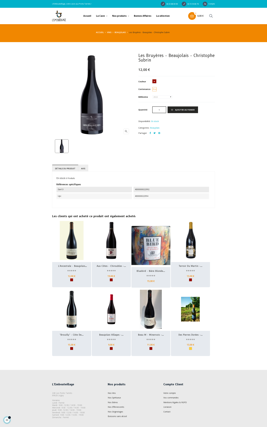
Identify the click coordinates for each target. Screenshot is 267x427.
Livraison (167, 407)
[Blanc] (190, 348)
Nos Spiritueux (114, 397)
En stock (60, 178)
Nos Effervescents (116, 407)
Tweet (155, 133)
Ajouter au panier (185, 110)
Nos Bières (113, 402)
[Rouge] (71, 279)
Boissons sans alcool (117, 416)
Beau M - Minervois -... (151, 335)
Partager (150, 133)
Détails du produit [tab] (65, 168)
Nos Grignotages (115, 411)
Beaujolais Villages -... (111, 335)
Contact (166, 411)
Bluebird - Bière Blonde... (151, 271)
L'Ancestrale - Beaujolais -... (71, 266)
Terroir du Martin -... (190, 266)
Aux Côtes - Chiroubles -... (111, 266)
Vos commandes (171, 397)
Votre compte (169, 393)
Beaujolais (155, 127)
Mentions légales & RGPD (175, 402)
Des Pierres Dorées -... (190, 335)
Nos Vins (112, 393)
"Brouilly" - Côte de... (72, 335)
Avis (83, 168)
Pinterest (159, 133)
